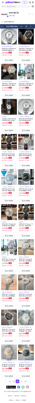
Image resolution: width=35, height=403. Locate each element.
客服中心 (10, 396)
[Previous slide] (2, 36)
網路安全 (11, 400)
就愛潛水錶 (27, 26)
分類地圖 (23, 400)
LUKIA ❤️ (32, 26)
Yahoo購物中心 (13, 2)
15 (13, 381)
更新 (30, 391)
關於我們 (17, 396)
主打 (2, 26)
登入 (25, 2)
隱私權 (17, 400)
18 (25, 381)
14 (9, 381)
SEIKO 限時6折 (9, 22)
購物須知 (23, 396)
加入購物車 (10, 60)
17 (21, 381)
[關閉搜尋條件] (5, 6)
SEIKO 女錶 (22, 26)
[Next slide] (16, 36)
